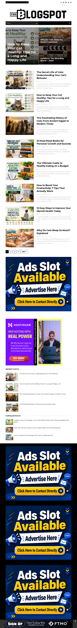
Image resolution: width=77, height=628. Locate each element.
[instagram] (65, 2)
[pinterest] (70, 2)
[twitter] (63, 2)
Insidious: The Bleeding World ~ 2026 (52, 59)
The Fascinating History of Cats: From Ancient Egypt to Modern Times (53, 121)
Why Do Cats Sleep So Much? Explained (51, 41)
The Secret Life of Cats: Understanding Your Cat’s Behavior (51, 75)
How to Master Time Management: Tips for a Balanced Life (33, 435)
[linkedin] (68, 2)
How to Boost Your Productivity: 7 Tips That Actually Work (51, 188)
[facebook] (61, 2)
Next (24, 252)
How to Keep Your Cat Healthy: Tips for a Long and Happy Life (22, 52)
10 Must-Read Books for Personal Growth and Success (37, 404)
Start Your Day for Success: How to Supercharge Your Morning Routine (37, 428)
